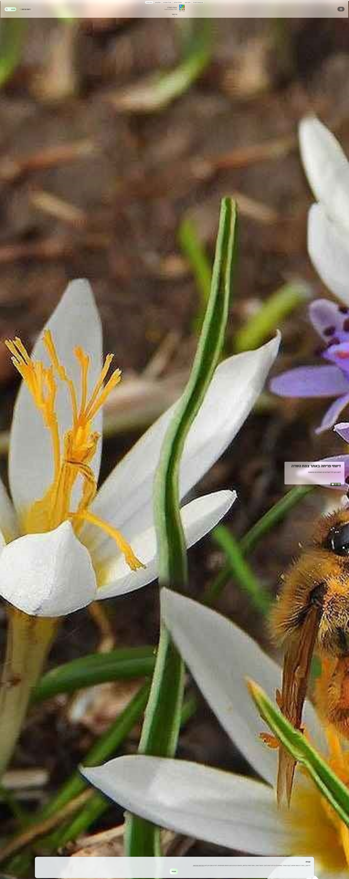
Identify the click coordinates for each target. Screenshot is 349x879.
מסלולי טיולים (178, 2)
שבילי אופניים (167, 2)
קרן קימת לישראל (198, 2)
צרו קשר (174, 14)
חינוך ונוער (187, 2)
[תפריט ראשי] (340, 9)
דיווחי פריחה (26, 9)
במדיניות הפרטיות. (198, 865)
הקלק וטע (158, 2)
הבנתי (174, 871)
